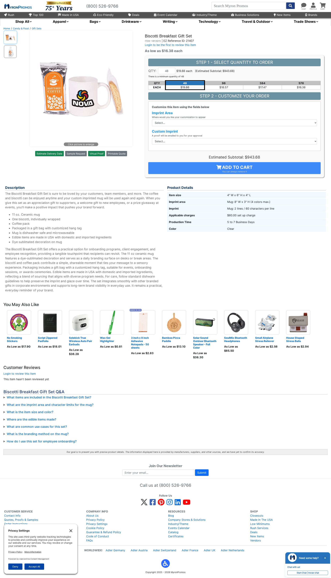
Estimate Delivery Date (49, 153)
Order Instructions (16, 524)
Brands (312, 15)
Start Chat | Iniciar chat (308, 572)
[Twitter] (144, 503)
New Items (283, 15)
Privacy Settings (96, 524)
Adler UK (209, 550)
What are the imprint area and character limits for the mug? (50, 405)
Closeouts (256, 515)
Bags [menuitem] (94, 21)
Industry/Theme (207, 15)
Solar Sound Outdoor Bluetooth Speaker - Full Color (205, 342)
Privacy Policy (95, 519)
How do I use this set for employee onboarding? (42, 441)
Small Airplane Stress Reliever (264, 339)
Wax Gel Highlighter (107, 339)
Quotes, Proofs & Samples (21, 519)
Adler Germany (115, 550)
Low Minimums (260, 524)
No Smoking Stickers (15, 339)
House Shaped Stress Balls (295, 339)
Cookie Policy (95, 528)
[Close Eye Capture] (325, 558)
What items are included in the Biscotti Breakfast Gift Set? (49, 397)
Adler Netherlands (232, 550)
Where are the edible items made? (31, 419)
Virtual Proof (96, 153)
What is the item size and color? (30, 412)
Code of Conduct (97, 536)
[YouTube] (187, 503)
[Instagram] (170, 503)
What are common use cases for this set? (37, 426)
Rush (11, 15)
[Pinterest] (161, 503)
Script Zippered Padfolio (48, 339)
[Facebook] (153, 503)
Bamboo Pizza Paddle (171, 339)
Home (6, 28)
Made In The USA (261, 519)
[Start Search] (290, 5)
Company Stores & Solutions (186, 519)
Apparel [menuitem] (59, 21)
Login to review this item (19, 373)
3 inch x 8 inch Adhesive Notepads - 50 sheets (140, 342)
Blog (171, 515)
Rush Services (259, 528)
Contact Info (12, 515)
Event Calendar (167, 15)
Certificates (175, 536)
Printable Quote (117, 153)
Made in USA (70, 15)
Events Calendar (178, 528)
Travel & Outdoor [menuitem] (256, 21)
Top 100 (38, 15)
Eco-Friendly (105, 15)
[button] (165, 563)
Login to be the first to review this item (170, 45)
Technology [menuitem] (208, 21)
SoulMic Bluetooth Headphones (236, 339)
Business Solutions (247, 15)
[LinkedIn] (178, 503)
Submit (201, 472)
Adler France (190, 550)
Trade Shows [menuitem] (305, 21)
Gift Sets (36, 28)
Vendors (255, 540)
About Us (92, 515)
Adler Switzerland (164, 550)
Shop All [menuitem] (22, 21)
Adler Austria (139, 550)
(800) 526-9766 (175, 485)
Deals (135, 15)
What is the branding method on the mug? (38, 434)
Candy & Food (21, 28)
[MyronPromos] (17, 6)
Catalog (173, 532)
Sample (76, 153)
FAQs (89, 540)
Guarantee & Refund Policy (103, 532)
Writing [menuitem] (169, 21)
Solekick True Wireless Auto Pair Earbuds (81, 341)
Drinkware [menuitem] (130, 21)
